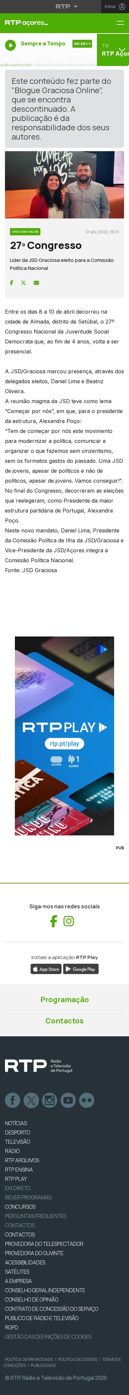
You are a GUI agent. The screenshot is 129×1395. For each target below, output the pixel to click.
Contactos (64, 1021)
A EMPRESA (18, 1281)
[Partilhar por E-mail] (36, 282)
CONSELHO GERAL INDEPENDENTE (45, 1290)
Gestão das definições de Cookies (48, 1336)
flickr (87, 1101)
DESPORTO (17, 1132)
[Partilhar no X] (23, 282)
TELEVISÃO (17, 1141)
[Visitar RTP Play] (64, 736)
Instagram (50, 1101)
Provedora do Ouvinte (34, 1253)
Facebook (13, 1101)
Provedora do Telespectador (44, 1243)
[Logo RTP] (38, 1066)
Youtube (68, 1101)
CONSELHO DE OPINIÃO (31, 1299)
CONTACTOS (20, 1234)
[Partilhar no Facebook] (11, 282)
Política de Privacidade (29, 1359)
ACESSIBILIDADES (25, 1262)
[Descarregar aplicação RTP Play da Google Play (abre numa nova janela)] (81, 968)
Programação (64, 999)
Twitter (31, 1101)
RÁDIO (12, 1151)
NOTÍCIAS (16, 1123)
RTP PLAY (16, 1179)
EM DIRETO (17, 1188)
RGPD (11, 1327)
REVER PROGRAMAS (28, 1197)
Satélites (17, 1271)
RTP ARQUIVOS (22, 1160)
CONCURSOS (20, 1206)
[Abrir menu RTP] (64, 6)
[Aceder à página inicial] (43, 23)
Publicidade (43, 1365)
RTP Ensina (19, 1169)
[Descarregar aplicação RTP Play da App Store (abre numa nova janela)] (46, 968)
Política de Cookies (77, 1359)
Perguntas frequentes (35, 1216)
